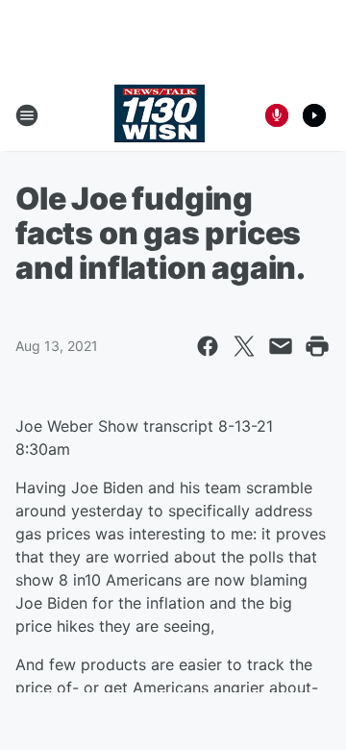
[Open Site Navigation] (26, 115)
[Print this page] (317, 346)
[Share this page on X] (244, 346)
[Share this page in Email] (280, 346)
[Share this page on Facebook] (207, 346)
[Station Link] (159, 115)
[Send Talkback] (276, 115)
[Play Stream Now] (314, 115)
